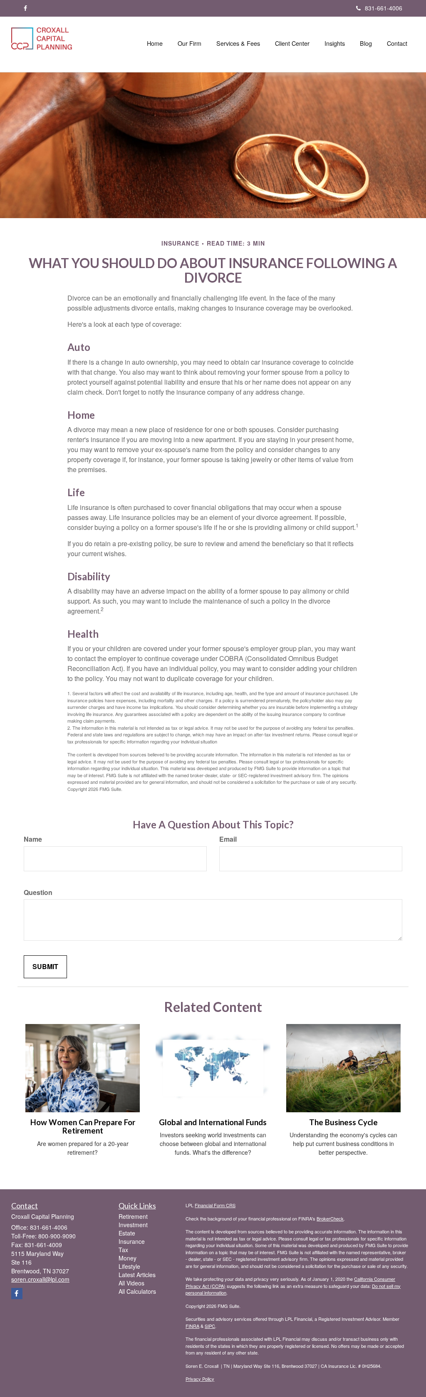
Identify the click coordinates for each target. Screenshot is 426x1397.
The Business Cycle (343, 1122)
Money (127, 1258)
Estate (127, 1233)
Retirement (133, 1216)
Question (38, 892)
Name (33, 839)
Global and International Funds (213, 1122)
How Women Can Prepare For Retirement (82, 1127)
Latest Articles (137, 1274)
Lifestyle (129, 1266)
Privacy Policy (200, 1378)
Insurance (132, 1241)
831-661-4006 (383, 8)
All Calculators (137, 1291)
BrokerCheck (330, 1218)
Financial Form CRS (215, 1205)
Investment (133, 1225)
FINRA (192, 1325)
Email (228, 839)
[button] (189, 43)
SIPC (210, 1325)
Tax (123, 1249)
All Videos (131, 1283)
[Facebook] (25, 8)
